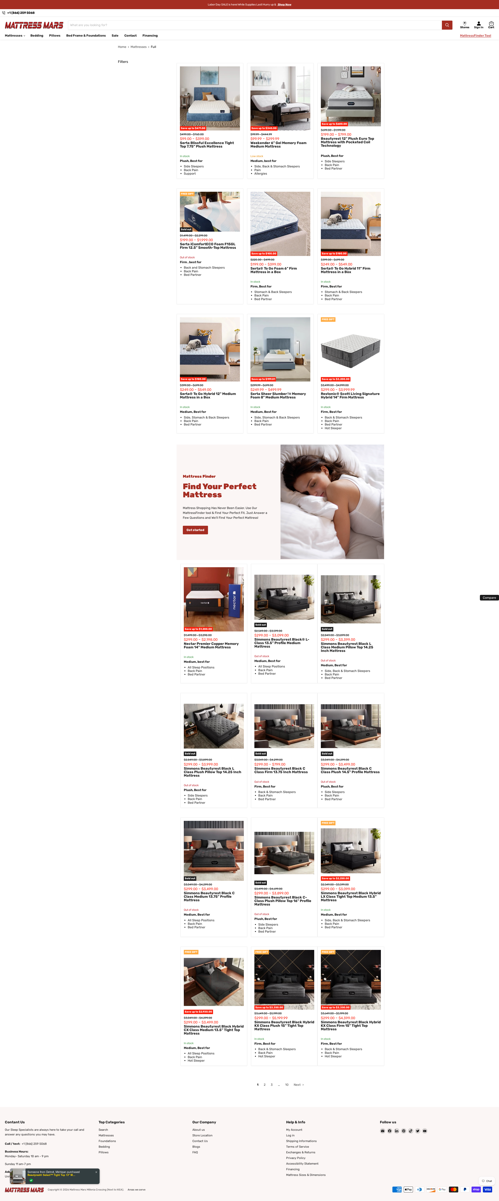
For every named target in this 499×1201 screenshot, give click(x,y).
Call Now (285, 4)
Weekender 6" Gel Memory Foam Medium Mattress (278, 144)
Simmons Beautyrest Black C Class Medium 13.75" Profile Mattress (209, 896)
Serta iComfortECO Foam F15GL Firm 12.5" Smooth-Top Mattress (208, 245)
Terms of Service (297, 1146)
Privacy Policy (295, 1158)
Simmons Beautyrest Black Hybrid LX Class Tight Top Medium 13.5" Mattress (351, 896)
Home (122, 47)
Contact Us (200, 1141)
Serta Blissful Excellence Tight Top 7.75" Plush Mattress (207, 144)
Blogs (196, 1146)
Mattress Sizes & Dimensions (306, 1175)
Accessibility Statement (302, 1163)
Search (103, 1130)
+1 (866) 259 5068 (21, 13)
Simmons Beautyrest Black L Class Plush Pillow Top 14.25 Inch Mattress (212, 772)
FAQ (195, 1152)
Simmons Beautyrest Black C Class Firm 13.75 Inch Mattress (281, 770)
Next (297, 1085)
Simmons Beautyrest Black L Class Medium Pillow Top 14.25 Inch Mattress (347, 647)
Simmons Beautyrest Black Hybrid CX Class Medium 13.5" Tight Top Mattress (214, 1030)
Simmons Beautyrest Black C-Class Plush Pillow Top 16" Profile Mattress (282, 901)
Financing (150, 35)
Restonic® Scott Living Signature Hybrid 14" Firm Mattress (350, 395)
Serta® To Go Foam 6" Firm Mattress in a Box (273, 270)
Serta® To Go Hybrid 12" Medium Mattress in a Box (208, 395)
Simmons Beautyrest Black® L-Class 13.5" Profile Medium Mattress (281, 643)
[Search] (447, 25)
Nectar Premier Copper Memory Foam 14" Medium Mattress (211, 645)
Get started (195, 530)
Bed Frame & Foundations (86, 35)
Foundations (107, 1141)
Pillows (54, 35)
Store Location (202, 1135)
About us (198, 1130)
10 (286, 1085)
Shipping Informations (301, 1141)
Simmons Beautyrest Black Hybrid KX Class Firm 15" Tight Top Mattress (351, 1025)
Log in (290, 1135)
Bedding (36, 35)
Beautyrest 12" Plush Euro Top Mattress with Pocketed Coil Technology (347, 142)
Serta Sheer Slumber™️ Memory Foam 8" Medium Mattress (278, 395)
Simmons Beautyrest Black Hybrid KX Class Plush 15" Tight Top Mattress (284, 1025)
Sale (115, 35)
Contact (130, 35)
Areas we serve (136, 1189)
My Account (294, 1130)
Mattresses (14, 35)
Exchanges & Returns (300, 1152)
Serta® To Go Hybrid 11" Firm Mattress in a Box (345, 270)
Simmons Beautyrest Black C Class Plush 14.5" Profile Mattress (350, 770)
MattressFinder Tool (475, 35)
